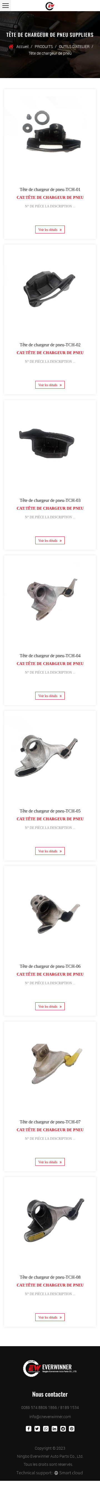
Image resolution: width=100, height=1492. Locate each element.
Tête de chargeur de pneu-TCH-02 (50, 344)
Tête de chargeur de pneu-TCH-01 (50, 189)
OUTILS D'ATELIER (74, 46)
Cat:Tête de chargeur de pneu (50, 197)
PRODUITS (44, 46)
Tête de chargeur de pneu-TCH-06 (50, 966)
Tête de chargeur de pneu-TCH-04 (50, 655)
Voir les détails (48, 230)
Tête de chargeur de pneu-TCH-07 (50, 1121)
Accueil (22, 46)
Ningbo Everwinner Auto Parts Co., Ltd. (50, 1456)
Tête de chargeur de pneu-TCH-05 (50, 811)
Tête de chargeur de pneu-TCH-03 (50, 500)
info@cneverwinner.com (50, 1416)
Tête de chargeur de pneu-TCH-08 (50, 1277)
